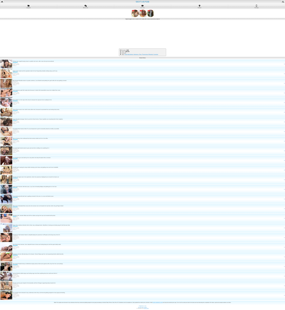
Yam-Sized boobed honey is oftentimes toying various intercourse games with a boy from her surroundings (38, 263)
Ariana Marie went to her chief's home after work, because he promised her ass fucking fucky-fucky (36, 109)
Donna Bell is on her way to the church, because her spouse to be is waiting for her (32, 99)
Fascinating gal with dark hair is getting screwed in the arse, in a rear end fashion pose (33, 196)
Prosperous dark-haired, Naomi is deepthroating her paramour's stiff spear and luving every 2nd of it (36, 234)
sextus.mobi (146, 308)
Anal (126, 54)
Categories (28, 7)
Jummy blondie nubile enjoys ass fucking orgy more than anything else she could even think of (35, 273)
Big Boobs (130, 54)
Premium (199, 7)
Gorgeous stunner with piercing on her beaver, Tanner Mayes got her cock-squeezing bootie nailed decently (38, 254)
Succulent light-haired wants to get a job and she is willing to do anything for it (31, 148)
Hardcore (136, 54)
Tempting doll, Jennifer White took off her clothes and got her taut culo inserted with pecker (34, 215)
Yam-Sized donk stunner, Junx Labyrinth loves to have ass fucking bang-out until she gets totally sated (37, 244)
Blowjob (150, 54)
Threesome (145, 54)
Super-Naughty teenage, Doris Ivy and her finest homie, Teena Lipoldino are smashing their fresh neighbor (38, 119)
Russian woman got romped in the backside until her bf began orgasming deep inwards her (34, 283)
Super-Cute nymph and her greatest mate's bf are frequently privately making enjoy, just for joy (35, 70)
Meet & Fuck (85, 7)
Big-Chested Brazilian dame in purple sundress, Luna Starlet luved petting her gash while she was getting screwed (39, 80)
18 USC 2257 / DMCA (142, 307)
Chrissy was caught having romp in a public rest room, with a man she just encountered (33, 61)
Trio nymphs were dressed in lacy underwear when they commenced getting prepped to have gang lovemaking (39, 292)
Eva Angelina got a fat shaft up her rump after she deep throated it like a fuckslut (31, 157)
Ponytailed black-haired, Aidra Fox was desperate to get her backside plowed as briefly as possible (36, 128)
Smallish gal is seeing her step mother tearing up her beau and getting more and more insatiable (35, 167)
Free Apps (256, 7)
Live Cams (142, 7)
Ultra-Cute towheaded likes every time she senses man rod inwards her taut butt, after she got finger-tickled (38, 205)
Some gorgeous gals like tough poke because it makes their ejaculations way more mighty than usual (36, 90)
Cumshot (155, 54)
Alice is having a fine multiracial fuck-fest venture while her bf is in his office (30, 138)
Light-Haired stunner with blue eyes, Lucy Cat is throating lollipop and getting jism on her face (35, 186)
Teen (140, 54)
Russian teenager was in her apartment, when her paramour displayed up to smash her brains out (36, 177)
